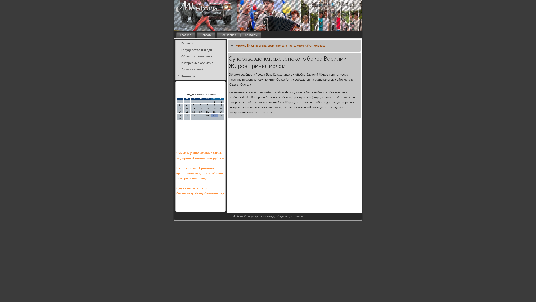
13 (200, 108)
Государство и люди (196, 50)
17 (180, 112)
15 (214, 108)
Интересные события (197, 63)
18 (187, 112)
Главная (185, 35)
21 (207, 112)
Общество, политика (196, 56)
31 (180, 118)
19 (193, 112)
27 (200, 115)
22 (214, 112)
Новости (206, 35)
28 (207, 115)
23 (221, 112)
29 (214, 115)
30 (221, 115)
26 (193, 115)
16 (221, 108)
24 (180, 115)
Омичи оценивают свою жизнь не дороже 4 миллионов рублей (200, 156)
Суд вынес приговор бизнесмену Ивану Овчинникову (200, 191)
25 (187, 115)
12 (193, 108)
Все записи (228, 35)
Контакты (251, 35)
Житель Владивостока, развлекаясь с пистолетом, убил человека (280, 45)
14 (207, 108)
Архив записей (192, 69)
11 (187, 108)
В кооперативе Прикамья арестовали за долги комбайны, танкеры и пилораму (200, 173)
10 (180, 108)
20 (200, 112)
